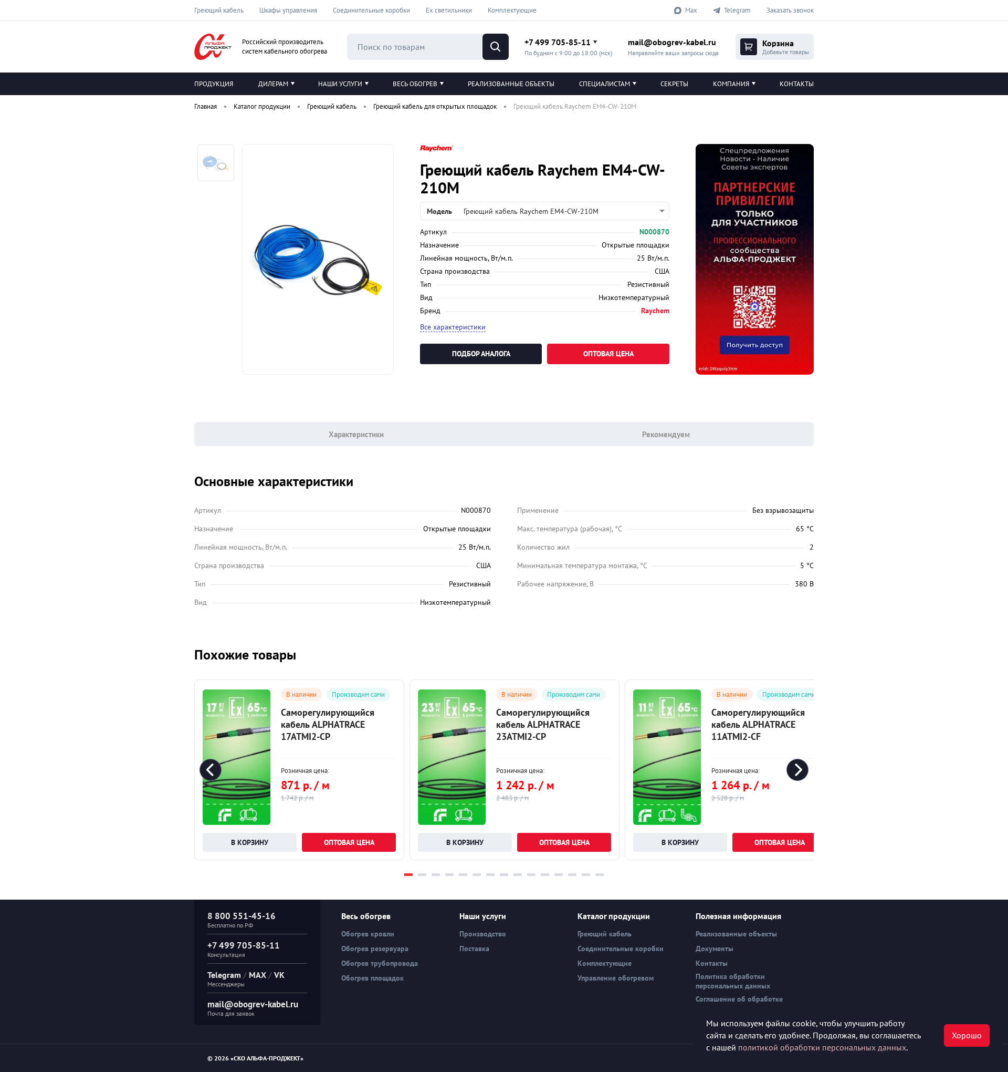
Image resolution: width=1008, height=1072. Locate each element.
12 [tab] (558, 874)
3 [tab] (436, 874)
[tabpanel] (299, 769)
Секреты (674, 83)
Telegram (224, 975)
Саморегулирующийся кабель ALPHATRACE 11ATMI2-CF (758, 724)
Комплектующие (512, 10)
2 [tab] (422, 874)
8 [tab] (504, 874)
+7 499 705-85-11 (557, 42)
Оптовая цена (608, 353)
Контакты (797, 83)
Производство (482, 934)
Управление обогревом (616, 978)
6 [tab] (476, 874)
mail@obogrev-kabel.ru (672, 42)
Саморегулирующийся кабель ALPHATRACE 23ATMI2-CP (543, 724)
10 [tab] (531, 874)
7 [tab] (490, 874)
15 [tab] (599, 874)
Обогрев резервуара (374, 948)
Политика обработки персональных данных (733, 981)
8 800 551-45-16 (241, 916)
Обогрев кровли (367, 934)
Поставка (474, 948)
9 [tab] (517, 874)
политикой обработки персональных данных (822, 1047)
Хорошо (967, 1035)
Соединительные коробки (371, 10)
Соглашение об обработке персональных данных (739, 1003)
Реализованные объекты (511, 83)
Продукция (213, 83)
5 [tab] (463, 874)
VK (279, 975)
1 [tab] (408, 874)
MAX (257, 975)
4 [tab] (449, 874)
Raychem (655, 310)
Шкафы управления (288, 10)
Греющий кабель (219, 10)
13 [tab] (572, 874)
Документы (714, 948)
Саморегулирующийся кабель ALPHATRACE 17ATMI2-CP (327, 724)
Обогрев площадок (372, 978)
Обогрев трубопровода (379, 963)
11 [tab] (545, 874)
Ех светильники (449, 10)
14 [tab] (586, 874)
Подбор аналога (481, 353)
